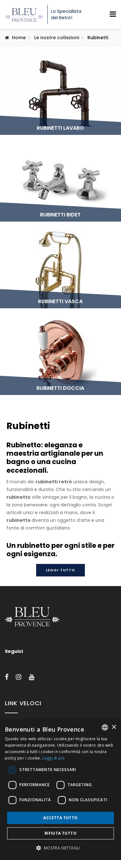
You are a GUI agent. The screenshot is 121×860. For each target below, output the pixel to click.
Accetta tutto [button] (60, 818)
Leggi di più (53, 758)
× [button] (113, 727)
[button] (60, 848)
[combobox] (105, 727)
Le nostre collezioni (56, 37)
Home (19, 37)
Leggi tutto (60, 570)
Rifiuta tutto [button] (60, 833)
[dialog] (60, 789)
